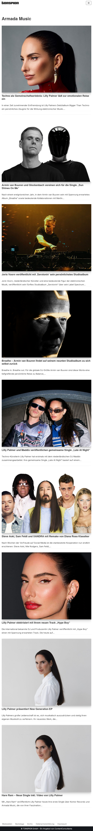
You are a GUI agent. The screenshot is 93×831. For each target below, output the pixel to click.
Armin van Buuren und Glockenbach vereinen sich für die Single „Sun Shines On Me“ (42, 186)
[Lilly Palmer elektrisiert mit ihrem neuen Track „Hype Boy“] (46, 585)
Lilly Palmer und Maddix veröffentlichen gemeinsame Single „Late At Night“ (46, 450)
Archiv (30, 824)
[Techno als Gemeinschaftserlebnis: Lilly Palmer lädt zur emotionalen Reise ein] (46, 59)
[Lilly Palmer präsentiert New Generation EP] (46, 672)
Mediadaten (7, 824)
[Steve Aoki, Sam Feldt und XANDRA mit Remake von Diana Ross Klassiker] (46, 499)
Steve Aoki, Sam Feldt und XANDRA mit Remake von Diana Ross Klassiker (45, 536)
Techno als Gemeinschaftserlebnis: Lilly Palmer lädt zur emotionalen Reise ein (45, 97)
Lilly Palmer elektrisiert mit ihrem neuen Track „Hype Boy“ (36, 622)
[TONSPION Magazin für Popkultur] (10, 3)
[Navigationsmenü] (88, 3)
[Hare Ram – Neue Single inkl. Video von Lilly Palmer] (46, 758)
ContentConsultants (63, 828)
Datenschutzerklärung (45, 824)
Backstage (19, 824)
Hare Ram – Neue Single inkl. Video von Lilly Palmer (32, 795)
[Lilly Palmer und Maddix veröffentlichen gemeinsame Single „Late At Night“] (46, 413)
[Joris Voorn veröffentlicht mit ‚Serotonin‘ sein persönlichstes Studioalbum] (46, 237)
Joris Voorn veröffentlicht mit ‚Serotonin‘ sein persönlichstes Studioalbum (45, 274)
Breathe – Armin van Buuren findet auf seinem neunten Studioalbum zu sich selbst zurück (46, 362)
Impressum (62, 824)
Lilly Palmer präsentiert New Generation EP (27, 709)
